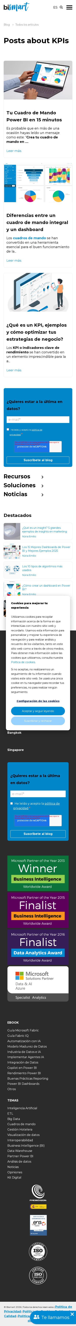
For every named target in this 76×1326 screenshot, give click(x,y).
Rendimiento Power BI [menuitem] (24, 1073)
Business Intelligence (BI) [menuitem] (26, 1145)
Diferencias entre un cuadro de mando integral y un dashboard (37, 222)
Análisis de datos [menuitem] (19, 1161)
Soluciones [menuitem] (20, 485)
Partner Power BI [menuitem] (20, 1156)
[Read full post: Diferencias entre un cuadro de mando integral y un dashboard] (38, 182)
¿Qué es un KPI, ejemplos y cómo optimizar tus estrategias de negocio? (36, 332)
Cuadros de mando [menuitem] (21, 1124)
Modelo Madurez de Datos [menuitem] (27, 1046)
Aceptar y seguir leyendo (38, 711)
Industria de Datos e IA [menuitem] (24, 1052)
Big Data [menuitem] (13, 1119)
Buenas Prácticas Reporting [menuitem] (27, 1078)
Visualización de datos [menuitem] (23, 1135)
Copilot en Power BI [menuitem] (22, 1068)
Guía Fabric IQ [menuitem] (18, 1036)
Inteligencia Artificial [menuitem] (22, 1108)
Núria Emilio (29, 536)
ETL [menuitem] (10, 1113)
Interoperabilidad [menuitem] (20, 1140)
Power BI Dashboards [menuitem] (23, 1084)
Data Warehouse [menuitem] (19, 1151)
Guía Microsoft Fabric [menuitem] (23, 1030)
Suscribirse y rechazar (38, 720)
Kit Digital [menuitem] (14, 1177)
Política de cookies (23, 662)
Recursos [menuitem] (17, 476)
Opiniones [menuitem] (14, 1172)
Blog (7, 24)
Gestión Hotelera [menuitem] (19, 1129)
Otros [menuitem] (11, 1089)
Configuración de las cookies (38, 701)
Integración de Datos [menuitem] (22, 1062)
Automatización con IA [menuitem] (24, 1041)
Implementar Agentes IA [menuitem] (25, 1057)
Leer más (13, 151)
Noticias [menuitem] (15, 494)
